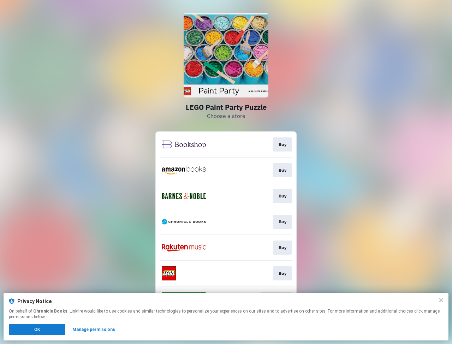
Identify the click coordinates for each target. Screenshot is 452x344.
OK (37, 329)
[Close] (441, 300)
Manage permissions (93, 329)
